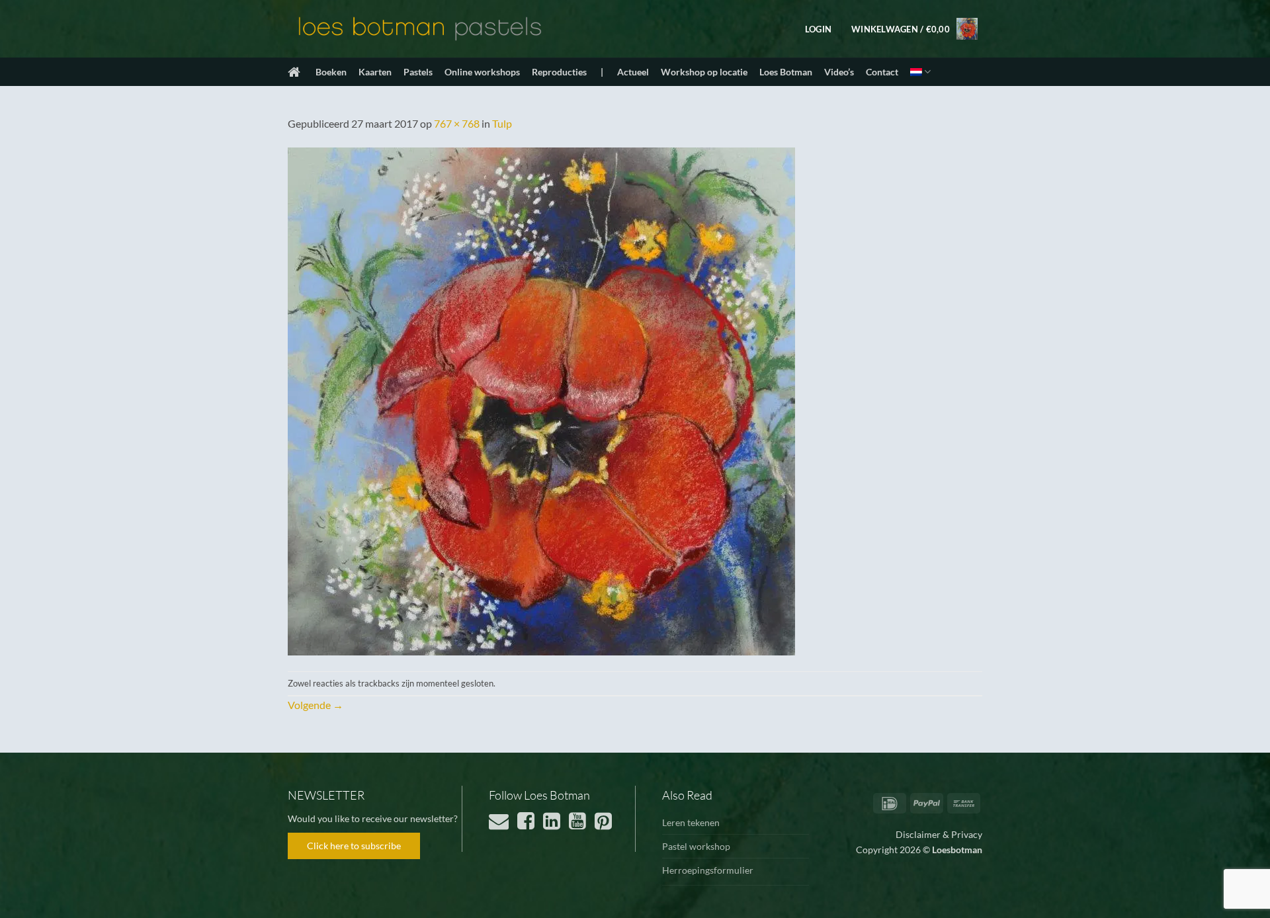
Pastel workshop (696, 846)
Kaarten (375, 71)
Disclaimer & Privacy (939, 834)
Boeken (331, 71)
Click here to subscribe (354, 845)
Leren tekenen (691, 822)
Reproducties (559, 71)
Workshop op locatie (704, 71)
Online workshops (482, 71)
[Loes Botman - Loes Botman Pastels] (420, 29)
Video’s (839, 71)
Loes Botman (785, 71)
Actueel (633, 71)
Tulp (502, 123)
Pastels (418, 71)
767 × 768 (457, 123)
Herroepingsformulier (707, 870)
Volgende (315, 704)
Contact (882, 71)
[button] (818, 29)
